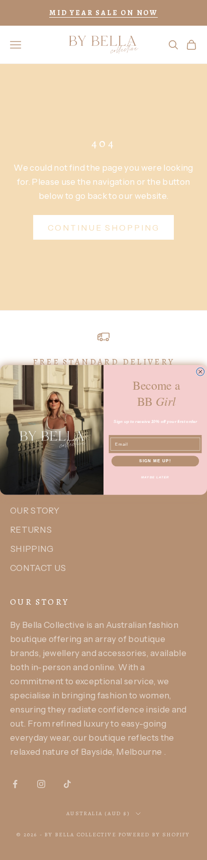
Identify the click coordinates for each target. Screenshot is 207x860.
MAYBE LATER (155, 477)
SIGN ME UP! (155, 461)
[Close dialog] (200, 372)
